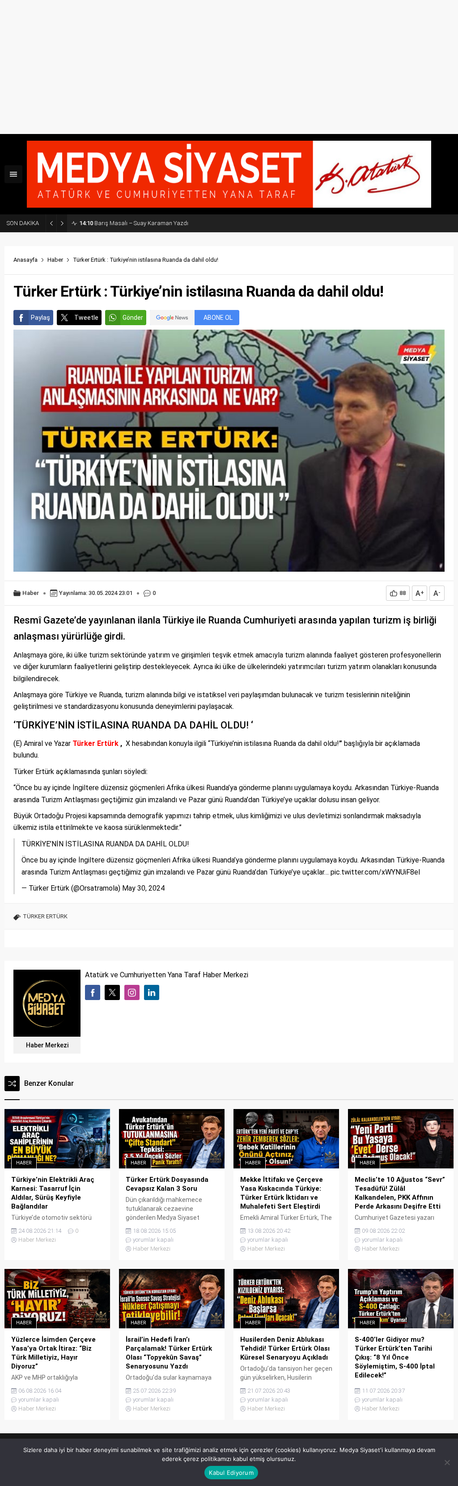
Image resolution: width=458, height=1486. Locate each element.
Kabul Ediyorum (231, 1472)
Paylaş (40, 317)
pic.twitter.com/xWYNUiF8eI (375, 872)
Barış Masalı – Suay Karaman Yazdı (133, 223)
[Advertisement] (229, 67)
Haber (55, 259)
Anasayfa (25, 259)
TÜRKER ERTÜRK (45, 916)
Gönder (133, 317)
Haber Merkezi (47, 1045)
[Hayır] (446, 1462)
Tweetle (86, 317)
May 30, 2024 (143, 888)
